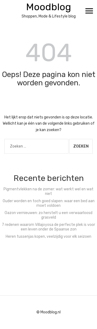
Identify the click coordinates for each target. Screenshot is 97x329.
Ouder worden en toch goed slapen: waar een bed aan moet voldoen (49, 203)
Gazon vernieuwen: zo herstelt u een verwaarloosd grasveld (48, 215)
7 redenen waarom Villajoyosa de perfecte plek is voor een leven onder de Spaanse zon (48, 227)
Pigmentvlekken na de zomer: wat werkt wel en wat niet (48, 191)
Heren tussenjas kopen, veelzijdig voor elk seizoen (48, 236)
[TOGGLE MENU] (89, 11)
